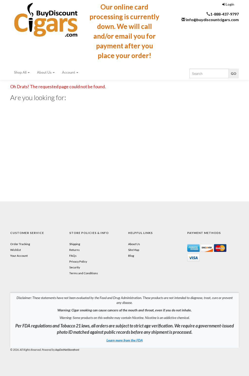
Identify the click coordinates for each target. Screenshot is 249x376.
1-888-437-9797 (224, 14)
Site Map (133, 250)
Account (69, 72)
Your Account (19, 255)
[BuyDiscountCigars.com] (45, 20)
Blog (131, 255)
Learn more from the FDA (125, 340)
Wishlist (15, 250)
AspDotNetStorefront (67, 349)
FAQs (73, 255)
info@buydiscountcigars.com (212, 19)
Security (74, 267)
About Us (44, 72)
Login (229, 4)
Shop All (20, 72)
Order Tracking (20, 244)
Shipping (74, 244)
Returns (74, 250)
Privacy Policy (78, 261)
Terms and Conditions (83, 273)
